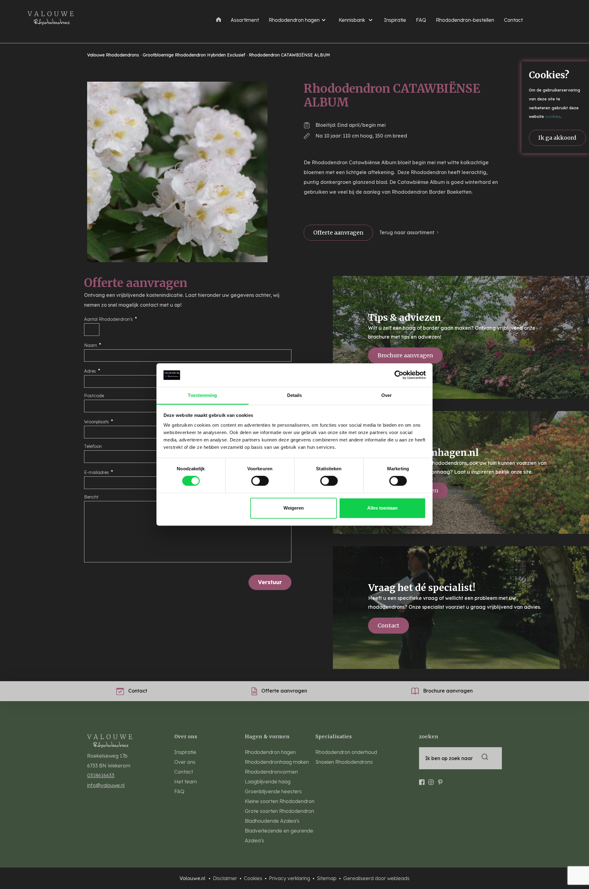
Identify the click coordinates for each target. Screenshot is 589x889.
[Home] (218, 19)
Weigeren (293, 507)
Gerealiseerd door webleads (376, 878)
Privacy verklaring (290, 878)
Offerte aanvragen (338, 232)
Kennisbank (352, 20)
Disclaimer (225, 878)
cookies (552, 116)
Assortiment (245, 20)
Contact (513, 20)
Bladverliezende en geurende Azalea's (279, 836)
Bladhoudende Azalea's (272, 821)
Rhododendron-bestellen (465, 20)
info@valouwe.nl (106, 785)
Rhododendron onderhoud (346, 752)
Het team (185, 781)
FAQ (421, 20)
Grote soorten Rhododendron (279, 811)
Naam (90, 345)
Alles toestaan (382, 507)
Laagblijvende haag (268, 781)
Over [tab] (386, 395)
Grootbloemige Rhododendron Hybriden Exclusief (194, 55)
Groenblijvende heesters (273, 791)
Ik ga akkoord (557, 137)
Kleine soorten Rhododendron (279, 801)
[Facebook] (422, 779)
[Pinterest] (440, 779)
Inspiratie (395, 20)
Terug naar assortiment (406, 232)
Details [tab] (294, 395)
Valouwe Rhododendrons (113, 55)
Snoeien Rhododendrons (344, 762)
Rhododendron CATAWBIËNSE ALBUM (289, 55)
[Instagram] (431, 779)
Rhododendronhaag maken (277, 762)
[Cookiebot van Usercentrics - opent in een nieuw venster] (399, 375)
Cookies (254, 878)
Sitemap (327, 878)
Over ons (184, 762)
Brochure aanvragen (405, 355)
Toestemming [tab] (202, 395)
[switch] (260, 481)
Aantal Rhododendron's (108, 319)
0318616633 (100, 775)
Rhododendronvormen (271, 772)
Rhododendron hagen (294, 20)
